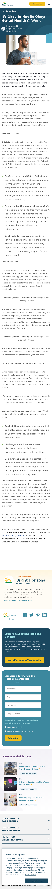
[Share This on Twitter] (30, 617)
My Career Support (11, 11)
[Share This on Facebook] (23, 617)
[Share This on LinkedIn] (43, 617)
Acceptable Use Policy (32, 885)
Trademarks (45, 885)
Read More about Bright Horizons (18, 600)
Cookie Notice (18, 885)
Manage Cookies (36, 881)
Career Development (28, 789)
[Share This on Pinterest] (36, 617)
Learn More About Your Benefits (24, 659)
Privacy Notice (7, 885)
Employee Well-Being (28, 774)
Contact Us (37, 4)
